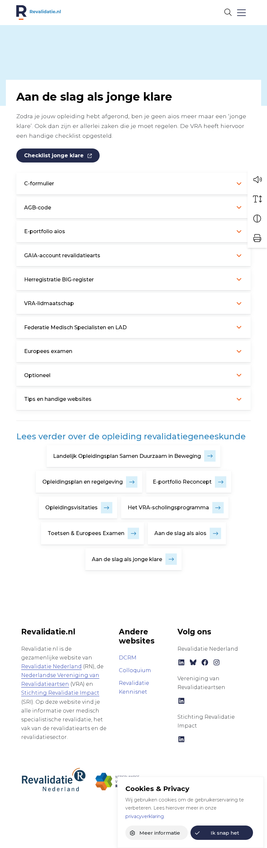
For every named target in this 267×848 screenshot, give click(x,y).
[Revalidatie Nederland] (53, 779)
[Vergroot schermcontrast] (257, 218)
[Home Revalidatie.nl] (38, 12)
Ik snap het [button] (225, 833)
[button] (257, 179)
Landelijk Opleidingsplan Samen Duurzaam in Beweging (127, 456)
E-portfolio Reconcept (182, 482)
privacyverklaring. (145, 816)
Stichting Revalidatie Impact (60, 693)
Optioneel (37, 375)
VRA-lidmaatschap (49, 303)
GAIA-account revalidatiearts (62, 255)
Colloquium (135, 670)
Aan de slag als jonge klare (127, 559)
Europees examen (48, 351)
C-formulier (39, 183)
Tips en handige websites (57, 399)
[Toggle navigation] (241, 12)
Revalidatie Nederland (51, 666)
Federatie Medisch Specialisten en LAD (75, 327)
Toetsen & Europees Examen (86, 533)
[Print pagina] (257, 238)
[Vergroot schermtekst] (257, 199)
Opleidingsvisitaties (71, 507)
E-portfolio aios (44, 231)
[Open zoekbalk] (228, 12)
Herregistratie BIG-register (59, 279)
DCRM (127, 658)
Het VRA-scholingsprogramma (168, 507)
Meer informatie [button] (159, 833)
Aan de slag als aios (180, 533)
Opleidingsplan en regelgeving (82, 482)
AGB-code (37, 208)
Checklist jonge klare (54, 155)
